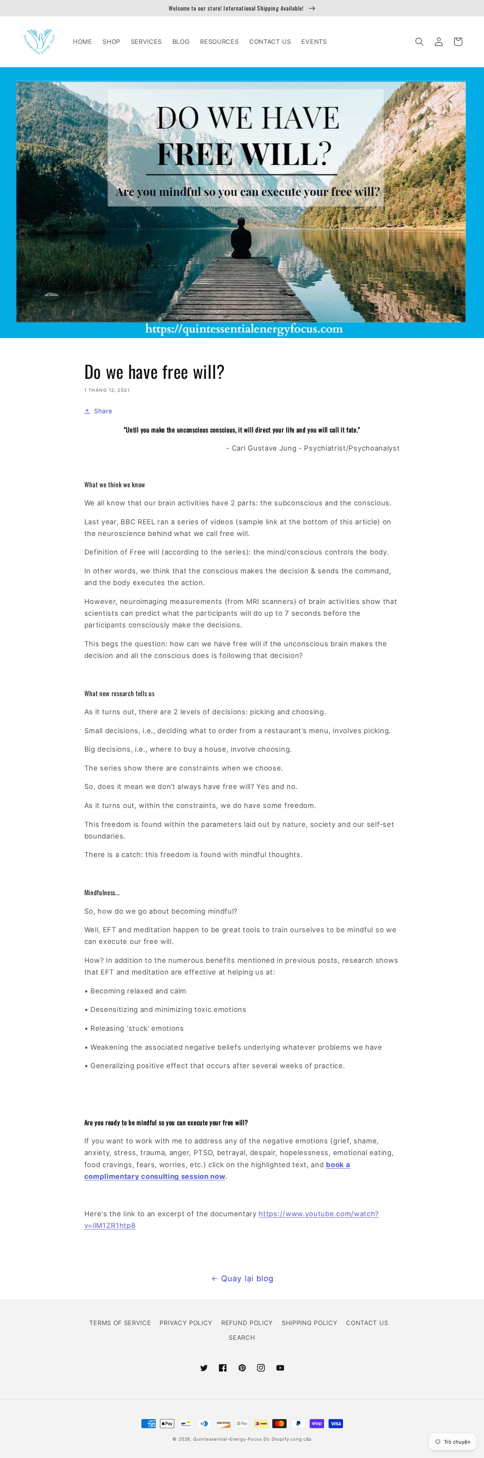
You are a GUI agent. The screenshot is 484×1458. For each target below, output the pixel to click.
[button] (420, 41)
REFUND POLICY (247, 1323)
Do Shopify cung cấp (287, 1439)
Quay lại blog (247, 1278)
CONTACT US (367, 1323)
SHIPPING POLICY (309, 1323)
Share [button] (103, 411)
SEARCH (242, 1337)
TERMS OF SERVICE (120, 1323)
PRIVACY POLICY (186, 1323)
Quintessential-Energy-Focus (227, 1439)
